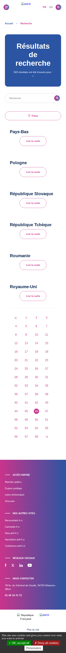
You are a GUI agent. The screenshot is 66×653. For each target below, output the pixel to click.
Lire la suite (33, 141)
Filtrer (35, 116)
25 (26, 368)
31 (46, 377)
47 (46, 411)
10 (36, 334)
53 (26, 428)
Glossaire (10, 501)
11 (46, 334)
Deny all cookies (47, 642)
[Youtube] (30, 565)
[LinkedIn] (21, 565)
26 (36, 368)
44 (16, 411)
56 (16, 436)
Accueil (9, 23)
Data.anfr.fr (11, 533)
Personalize (33, 648)
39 (46, 394)
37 (26, 394)
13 (26, 343)
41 (26, 402)
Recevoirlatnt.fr (13, 520)
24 (16, 368)
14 (36, 343)
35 (46, 385)
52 (16, 428)
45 (26, 411)
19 (46, 351)
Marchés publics (13, 482)
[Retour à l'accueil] (26, 7)
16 (16, 351)
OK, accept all (20, 642)
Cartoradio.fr (11, 526)
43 (46, 402)
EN (51, 7)
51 (46, 419)
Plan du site (33, 629)
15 (46, 343)
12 (16, 343)
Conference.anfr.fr (14, 546)
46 (36, 411)
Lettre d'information (14, 494)
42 (36, 402)
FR (44, 7)
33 (26, 385)
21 (26, 360)
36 (16, 394)
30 (36, 377)
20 (16, 360)
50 (36, 419)
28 (16, 377)
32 (16, 385)
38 (36, 394)
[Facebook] (5, 565)
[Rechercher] (58, 7)
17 (26, 351)
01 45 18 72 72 (13, 595)
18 (36, 351)
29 (26, 377)
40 (16, 402)
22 (36, 360)
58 (36, 436)
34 (36, 385)
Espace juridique (13, 488)
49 (26, 419)
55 (46, 428)
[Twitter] (12, 565)
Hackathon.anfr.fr (14, 539)
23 (46, 360)
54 (36, 428)
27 (46, 368)
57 (26, 436)
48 (16, 419)
